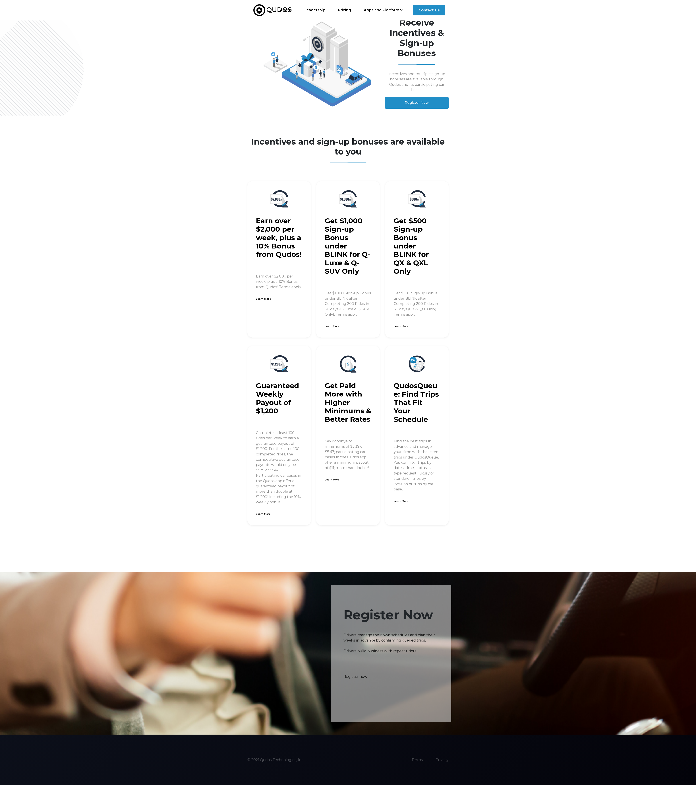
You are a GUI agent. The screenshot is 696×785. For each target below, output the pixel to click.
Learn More (332, 326)
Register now (355, 676)
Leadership (314, 10)
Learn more (263, 298)
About (286, 10)
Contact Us (429, 10)
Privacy (442, 760)
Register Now (417, 102)
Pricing (344, 10)
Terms (417, 760)
